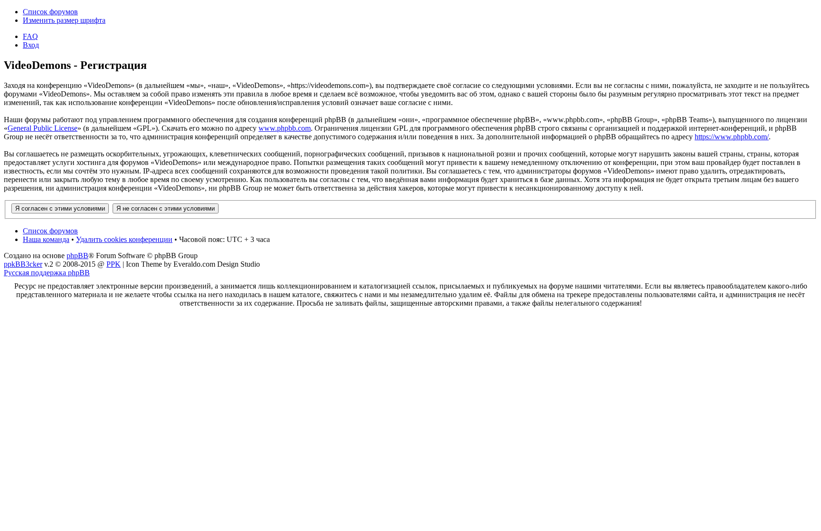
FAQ (30, 36)
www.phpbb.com (284, 128)
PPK (113, 264)
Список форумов (50, 12)
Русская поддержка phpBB (47, 273)
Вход (31, 45)
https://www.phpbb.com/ (732, 137)
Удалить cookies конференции (124, 239)
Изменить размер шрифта (64, 20)
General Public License (42, 128)
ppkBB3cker (23, 264)
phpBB (77, 255)
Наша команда (46, 239)
